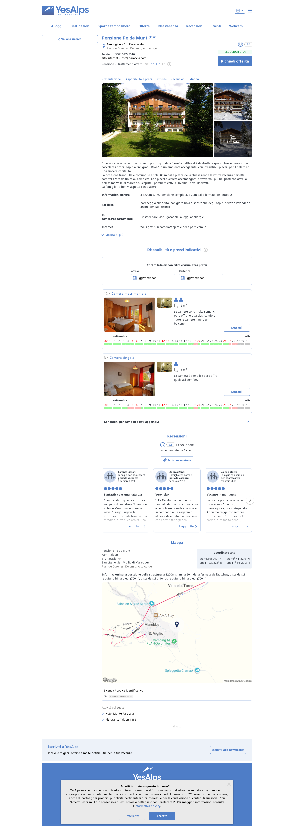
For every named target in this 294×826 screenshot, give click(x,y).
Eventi (216, 26)
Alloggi (56, 26)
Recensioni (194, 26)
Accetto (162, 816)
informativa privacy (147, 806)
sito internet (110, 58)
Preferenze (132, 816)
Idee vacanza (168, 26)
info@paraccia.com (133, 58)
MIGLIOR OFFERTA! (235, 52)
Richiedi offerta (235, 61)
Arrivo (135, 271)
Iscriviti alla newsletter (228, 750)
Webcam (236, 26)
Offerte (144, 26)
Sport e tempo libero (114, 26)
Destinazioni (80, 26)
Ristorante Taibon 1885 (120, 719)
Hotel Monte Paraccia (119, 713)
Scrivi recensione (179, 460)
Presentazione (111, 79)
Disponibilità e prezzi (139, 79)
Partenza (185, 271)
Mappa (194, 79)
